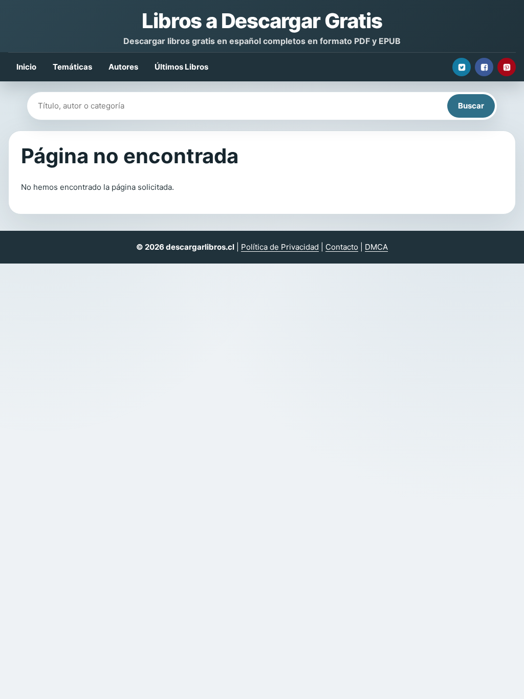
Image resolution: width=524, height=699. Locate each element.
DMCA (376, 247)
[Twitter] (461, 67)
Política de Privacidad (280, 247)
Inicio (26, 67)
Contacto (341, 247)
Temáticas (72, 67)
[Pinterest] (506, 67)
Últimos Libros (181, 67)
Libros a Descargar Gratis (262, 20)
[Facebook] (484, 67)
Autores (123, 67)
